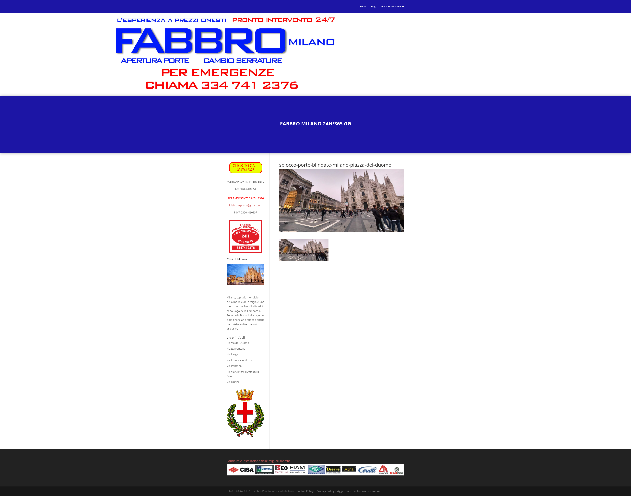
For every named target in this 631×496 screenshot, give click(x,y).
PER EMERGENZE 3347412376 (246, 198)
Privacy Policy (325, 491)
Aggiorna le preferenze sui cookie (358, 491)
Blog (373, 6)
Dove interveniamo (390, 6)
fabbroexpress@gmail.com (245, 205)
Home (363, 6)
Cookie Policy (305, 491)
